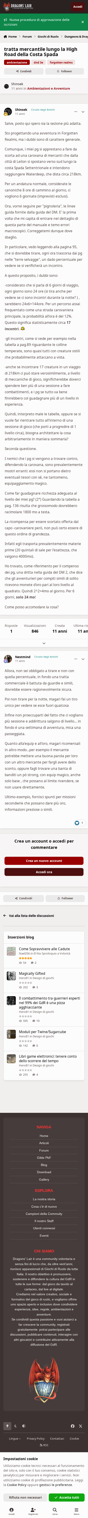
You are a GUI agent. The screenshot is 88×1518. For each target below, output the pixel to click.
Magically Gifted (32, 973)
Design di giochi (43, 978)
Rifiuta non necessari (25, 1497)
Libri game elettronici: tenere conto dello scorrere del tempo (48, 1058)
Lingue (14, 1439)
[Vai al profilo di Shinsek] (6, 86)
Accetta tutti (69, 1497)
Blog (44, 1165)
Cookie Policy (16, 1485)
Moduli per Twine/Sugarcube (42, 1031)
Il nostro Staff (44, 1221)
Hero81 (24, 978)
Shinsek (17, 84)
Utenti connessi (44, 1228)
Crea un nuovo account (44, 861)
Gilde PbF (44, 1157)
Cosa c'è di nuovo (44, 1206)
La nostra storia (44, 1199)
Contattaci (57, 1439)
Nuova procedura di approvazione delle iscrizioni (36, 22)
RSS (45, 1445)
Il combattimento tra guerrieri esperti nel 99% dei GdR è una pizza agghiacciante (49, 1003)
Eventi (44, 1235)
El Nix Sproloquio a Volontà (52, 953)
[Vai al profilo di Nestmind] (8, 659)
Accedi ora (44, 872)
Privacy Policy (35, 1439)
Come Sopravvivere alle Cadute (44, 949)
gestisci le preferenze (55, 1485)
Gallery (44, 1179)
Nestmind (22, 657)
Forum (44, 1150)
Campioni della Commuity (44, 1214)
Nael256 (24, 953)
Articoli (44, 1143)
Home (44, 1136)
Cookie (74, 1439)
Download (44, 1172)
